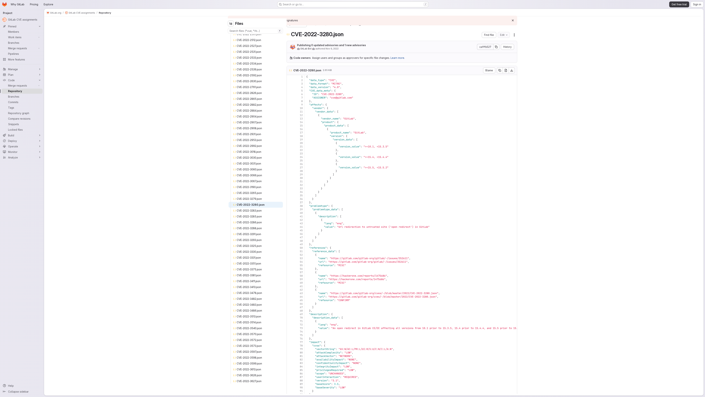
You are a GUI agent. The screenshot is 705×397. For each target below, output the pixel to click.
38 (301, 206)
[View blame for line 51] (290, 251)
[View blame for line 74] (290, 331)
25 (301, 160)
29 (301, 174)
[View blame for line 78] (290, 345)
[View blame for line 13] (290, 118)
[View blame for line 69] (290, 314)
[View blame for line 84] (290, 366)
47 (301, 237)
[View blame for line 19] (290, 139)
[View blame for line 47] (290, 237)
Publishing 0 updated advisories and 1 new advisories (331, 45)
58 (301, 275)
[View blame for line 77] (290, 342)
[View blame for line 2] (290, 80)
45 (301, 230)
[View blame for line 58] (290, 276)
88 (301, 380)
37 (301, 202)
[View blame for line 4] (290, 87)
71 (301, 321)
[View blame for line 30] (290, 178)
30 (301, 178)
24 (301, 157)
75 (301, 335)
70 (301, 317)
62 (301, 289)
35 (301, 195)
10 (301, 108)
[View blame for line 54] (290, 262)
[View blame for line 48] (290, 241)
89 (301, 384)
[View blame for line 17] (290, 132)
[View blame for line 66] (290, 303)
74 (301, 331)
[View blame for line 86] (290, 373)
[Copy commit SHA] (496, 47)
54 (301, 261)
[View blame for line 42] (290, 220)
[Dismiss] (513, 20)
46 (301, 233)
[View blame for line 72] (290, 324)
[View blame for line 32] (290, 185)
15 (301, 125)
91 (301, 391)
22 (301, 150)
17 (301, 132)
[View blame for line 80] (290, 352)
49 (301, 244)
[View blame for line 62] (290, 290)
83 (301, 363)
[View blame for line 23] (290, 153)
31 (301, 181)
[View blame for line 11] (290, 111)
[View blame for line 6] (290, 94)
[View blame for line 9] (290, 104)
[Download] (512, 70)
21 (301, 146)
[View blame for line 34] (290, 192)
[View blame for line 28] (290, 171)
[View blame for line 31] (290, 181)
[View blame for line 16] (290, 129)
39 (301, 209)
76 (301, 338)
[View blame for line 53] (290, 258)
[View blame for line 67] (290, 307)
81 (301, 356)
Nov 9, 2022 (332, 48)
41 (301, 216)
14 (301, 122)
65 (301, 300)
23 (301, 153)
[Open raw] (506, 70)
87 (301, 377)
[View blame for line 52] (290, 255)
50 (301, 247)
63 (301, 293)
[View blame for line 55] (290, 265)
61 (301, 286)
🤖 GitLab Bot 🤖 (306, 48)
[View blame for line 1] (290, 76)
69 (301, 314)
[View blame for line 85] (290, 370)
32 (301, 185)
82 (301, 359)
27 (301, 167)
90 (301, 387)
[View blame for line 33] (290, 188)
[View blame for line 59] (290, 279)
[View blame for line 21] (290, 146)
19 (301, 139)
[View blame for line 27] (290, 167)
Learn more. (398, 57)
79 (301, 349)
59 (301, 279)
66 (301, 303)
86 (301, 373)
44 (301, 226)
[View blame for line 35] (290, 195)
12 (301, 115)
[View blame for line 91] (290, 391)
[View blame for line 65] (290, 300)
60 (301, 282)
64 (301, 296)
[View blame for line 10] (290, 108)
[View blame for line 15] (290, 125)
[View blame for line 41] (290, 216)
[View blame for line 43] (290, 223)
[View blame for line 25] (290, 160)
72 (301, 324)
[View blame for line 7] (290, 97)
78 (301, 345)
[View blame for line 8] (290, 101)
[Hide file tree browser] (231, 23)
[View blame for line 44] (290, 227)
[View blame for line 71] (290, 321)
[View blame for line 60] (290, 283)
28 (301, 171)
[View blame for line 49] (290, 244)
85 (301, 370)
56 (301, 268)
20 (301, 143)
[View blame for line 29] (290, 174)
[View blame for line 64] (290, 296)
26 (301, 164)
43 (301, 223)
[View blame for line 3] (290, 83)
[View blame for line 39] (290, 209)
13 (301, 118)
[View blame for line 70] (290, 317)
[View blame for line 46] (290, 234)
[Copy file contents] (500, 70)
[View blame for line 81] (290, 356)
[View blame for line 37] (290, 202)
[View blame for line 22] (290, 150)
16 (301, 129)
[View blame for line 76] (290, 338)
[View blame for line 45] (290, 230)
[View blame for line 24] (290, 157)
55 (301, 265)
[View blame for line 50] (290, 248)
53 (301, 258)
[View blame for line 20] (290, 143)
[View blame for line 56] (290, 269)
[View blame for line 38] (290, 206)
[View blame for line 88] (290, 380)
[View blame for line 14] (290, 122)
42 (301, 219)
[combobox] (255, 31)
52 (301, 254)
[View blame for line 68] (290, 310)
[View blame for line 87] (290, 377)
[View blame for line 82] (290, 359)
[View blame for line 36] (290, 199)
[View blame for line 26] (290, 164)
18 (301, 136)
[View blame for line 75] (290, 335)
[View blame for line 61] (290, 286)
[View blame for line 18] (290, 136)
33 (301, 188)
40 (301, 212)
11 (301, 111)
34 (301, 192)
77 (301, 342)
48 (301, 240)
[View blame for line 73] (290, 328)
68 (301, 310)
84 (301, 366)
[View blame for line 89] (290, 384)
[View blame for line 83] (290, 363)
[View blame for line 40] (290, 213)
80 (301, 352)
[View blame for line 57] (290, 272)
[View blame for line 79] (290, 349)
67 (301, 307)
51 (301, 251)
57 (301, 272)
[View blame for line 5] (290, 90)
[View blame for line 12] (290, 115)
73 (301, 328)
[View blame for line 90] (290, 387)
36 (301, 199)
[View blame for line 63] (290, 293)
